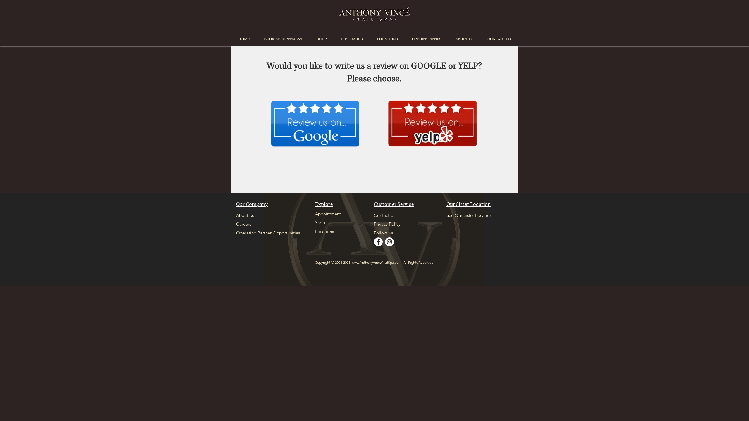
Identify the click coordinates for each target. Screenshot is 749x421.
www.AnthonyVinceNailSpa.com (376, 262)
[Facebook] (378, 241)
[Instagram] (389, 241)
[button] (387, 39)
